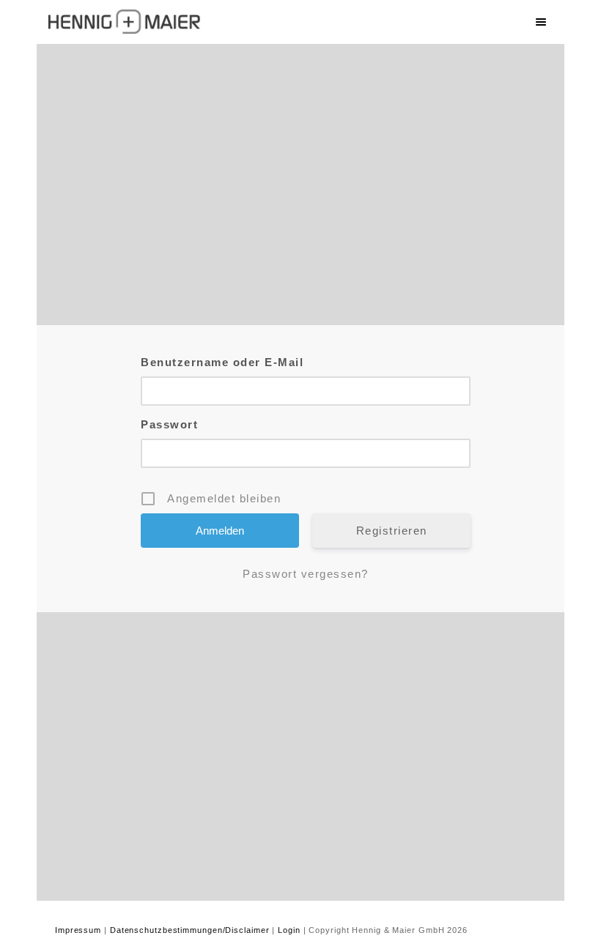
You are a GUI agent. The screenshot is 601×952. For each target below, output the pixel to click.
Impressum (78, 930)
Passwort (169, 424)
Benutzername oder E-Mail (222, 362)
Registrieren (391, 530)
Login (289, 930)
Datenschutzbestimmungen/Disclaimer (190, 930)
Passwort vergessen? (306, 574)
